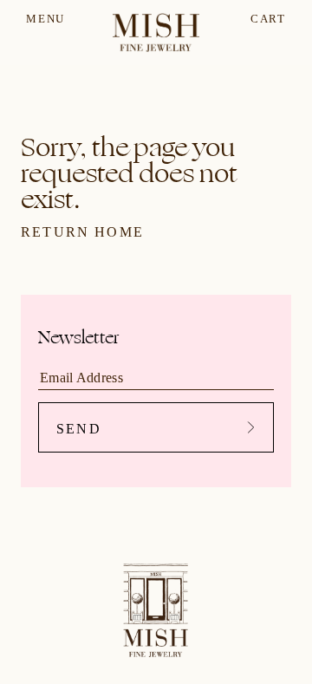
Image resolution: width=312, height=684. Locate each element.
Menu (45, 18)
